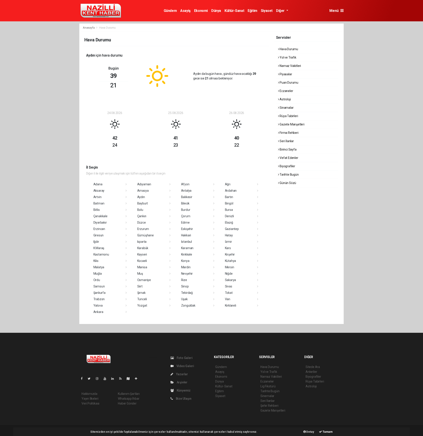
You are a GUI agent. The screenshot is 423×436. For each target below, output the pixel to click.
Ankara (98, 312)
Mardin (186, 267)
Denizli (229, 216)
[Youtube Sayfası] (107, 378)
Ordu (96, 280)
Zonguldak (188, 305)
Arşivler (181, 382)
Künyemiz (183, 390)
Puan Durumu (288, 82)
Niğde (229, 273)
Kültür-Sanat (234, 11)
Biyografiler (287, 166)
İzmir (228, 241)
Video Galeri (185, 366)
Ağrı (227, 184)
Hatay (229, 235)
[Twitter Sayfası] (91, 378)
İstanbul (186, 241)
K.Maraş (98, 248)
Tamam (327, 431)
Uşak (184, 299)
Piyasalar (285, 74)
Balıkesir (186, 197)
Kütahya (230, 261)
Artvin (97, 197)
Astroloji (285, 99)
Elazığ (229, 222)
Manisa (142, 267)
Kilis (95, 261)
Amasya (143, 190)
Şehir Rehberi (269, 405)
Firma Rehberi (288, 132)
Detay (310, 431)
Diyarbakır (100, 222)
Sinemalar (267, 396)
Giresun (98, 235)
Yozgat (142, 305)
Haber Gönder (127, 403)
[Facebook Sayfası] (83, 378)
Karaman (187, 248)
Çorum (185, 216)
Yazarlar (181, 374)
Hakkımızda (89, 394)
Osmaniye (144, 280)
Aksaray (99, 190)
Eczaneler (286, 91)
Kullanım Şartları (129, 394)
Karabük (142, 248)
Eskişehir (187, 229)
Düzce (141, 222)
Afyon (185, 184)
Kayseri (142, 254)
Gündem (170, 11)
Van (227, 299)
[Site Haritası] (130, 378)
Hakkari (186, 235)
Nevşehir (187, 273)
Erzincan (99, 229)
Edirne (185, 222)
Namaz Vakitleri (290, 66)
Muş (140, 273)
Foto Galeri (184, 358)
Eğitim (252, 11)
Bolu (140, 210)
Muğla (97, 273)
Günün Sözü (287, 183)
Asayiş (185, 11)
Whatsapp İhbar (128, 398)
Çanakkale (100, 216)
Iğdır (96, 241)
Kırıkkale (186, 254)
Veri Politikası (90, 403)
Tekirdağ (187, 292)
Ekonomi (201, 11)
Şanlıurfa (99, 292)
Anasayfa (89, 27)
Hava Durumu (288, 49)
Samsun (99, 286)
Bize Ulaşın (183, 398)
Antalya (186, 190)
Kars (228, 248)
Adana (97, 184)
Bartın (229, 197)
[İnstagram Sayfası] (99, 378)
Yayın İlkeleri (90, 398)
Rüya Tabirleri (288, 116)
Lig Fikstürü (268, 386)
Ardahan (231, 190)
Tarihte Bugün (289, 174)
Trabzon (99, 299)
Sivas (228, 286)
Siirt (140, 286)
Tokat (229, 292)
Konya (185, 261)
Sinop (185, 286)
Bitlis (96, 210)
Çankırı (142, 216)
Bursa (229, 210)
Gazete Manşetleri (291, 124)
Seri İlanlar (286, 141)
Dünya (216, 11)
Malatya (98, 267)
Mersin (229, 267)
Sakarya (230, 280)
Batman (98, 203)
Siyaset (267, 11)
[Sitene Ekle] (138, 378)
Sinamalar (286, 107)
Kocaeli (142, 261)
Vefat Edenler (288, 158)
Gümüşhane (145, 235)
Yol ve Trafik (287, 57)
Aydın (141, 197)
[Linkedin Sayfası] (114, 378)
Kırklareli (230, 305)
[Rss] (122, 378)
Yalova (98, 305)
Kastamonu (101, 254)
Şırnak (141, 292)
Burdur (185, 210)
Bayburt (142, 203)
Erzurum (143, 229)
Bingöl (229, 203)
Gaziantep (232, 229)
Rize (184, 280)
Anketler (311, 371)
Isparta (142, 241)
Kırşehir (230, 254)
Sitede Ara (313, 367)
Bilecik (185, 203)
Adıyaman (144, 184)
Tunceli (142, 299)
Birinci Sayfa (287, 149)
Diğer (281, 11)
